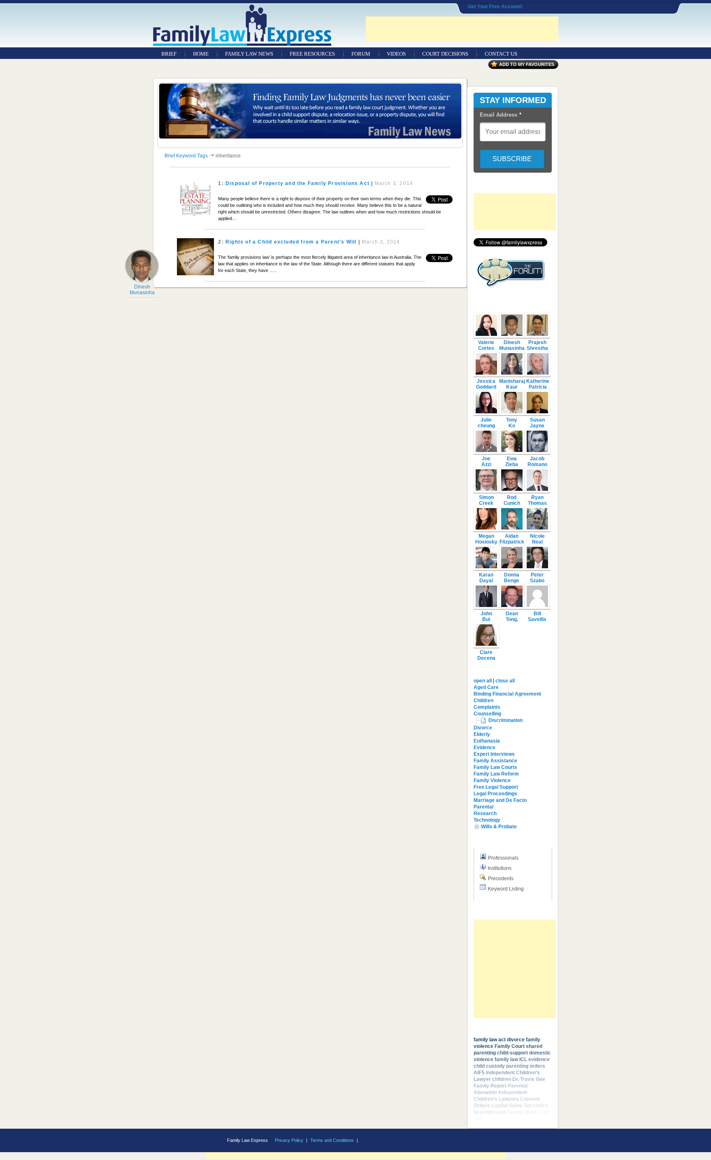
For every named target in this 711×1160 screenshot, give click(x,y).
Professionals (503, 858)
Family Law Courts (495, 767)
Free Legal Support (496, 787)
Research (485, 813)
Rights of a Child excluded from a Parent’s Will (290, 242)
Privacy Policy (289, 1140)
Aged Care (486, 687)
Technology (487, 820)
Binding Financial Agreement (507, 694)
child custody (489, 1066)
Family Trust (521, 1112)
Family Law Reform (496, 774)
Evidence (484, 747)
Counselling (487, 714)
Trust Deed (495, 1119)
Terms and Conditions (332, 1140)
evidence (539, 1059)
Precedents (501, 878)
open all (483, 681)
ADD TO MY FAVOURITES (526, 64)
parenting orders (525, 1066)
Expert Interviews (494, 754)
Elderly (482, 734)
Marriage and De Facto (500, 800)
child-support (512, 1053)
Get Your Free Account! (495, 6)
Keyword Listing (506, 889)
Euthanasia (487, 741)
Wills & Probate (499, 827)
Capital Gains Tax (511, 1105)
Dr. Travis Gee (528, 1079)
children (501, 1079)
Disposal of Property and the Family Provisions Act (297, 183)
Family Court (510, 1046)
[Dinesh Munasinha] (141, 280)
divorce (516, 1040)
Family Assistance (495, 761)
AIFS (479, 1073)
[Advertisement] (462, 28)
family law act (490, 1040)
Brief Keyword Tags (186, 156)
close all (505, 681)
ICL (523, 1059)
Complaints (487, 707)
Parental (483, 807)
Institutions (499, 868)
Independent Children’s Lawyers (500, 1096)
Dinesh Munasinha (142, 289)
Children (483, 700)
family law (506, 1059)
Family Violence (492, 780)
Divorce (483, 728)
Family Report (490, 1086)
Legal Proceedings (495, 794)
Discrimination (505, 720)
